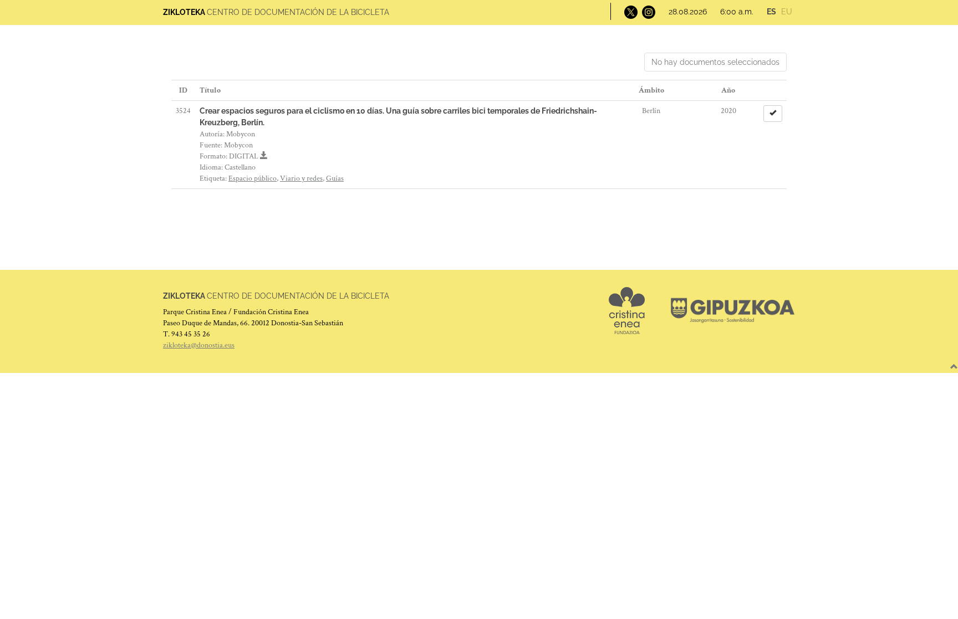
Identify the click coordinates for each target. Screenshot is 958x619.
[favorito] (772, 113)
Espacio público (252, 178)
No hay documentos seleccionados (715, 62)
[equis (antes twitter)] (630, 11)
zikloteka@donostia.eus (199, 345)
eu (786, 11)
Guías (335, 178)
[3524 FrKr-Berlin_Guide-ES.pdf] (264, 156)
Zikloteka (184, 12)
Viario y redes (301, 178)
